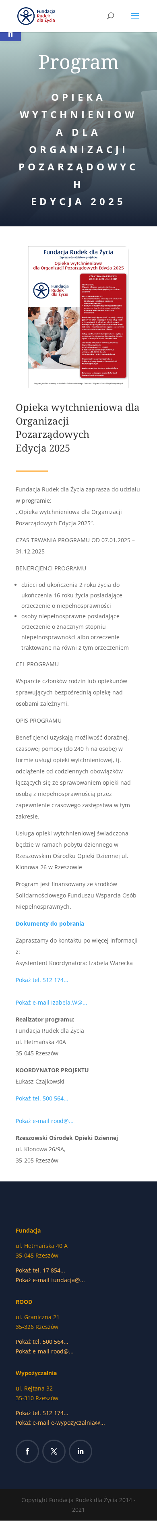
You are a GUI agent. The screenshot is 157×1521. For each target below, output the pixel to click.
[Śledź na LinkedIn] (80, 1451)
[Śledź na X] (54, 1451)
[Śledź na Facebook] (27, 1451)
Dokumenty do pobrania (50, 923)
